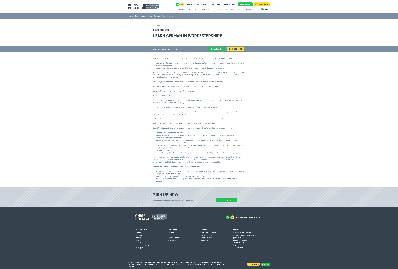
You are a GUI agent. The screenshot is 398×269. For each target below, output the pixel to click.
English (138, 242)
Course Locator (141, 16)
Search (266, 9)
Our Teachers (238, 247)
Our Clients (172, 240)
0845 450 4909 (256, 217)
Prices (170, 235)
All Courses (141, 229)
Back (158, 25)
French (138, 232)
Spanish (138, 235)
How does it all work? (242, 232)
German (138, 240)
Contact (204, 229)
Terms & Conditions (208, 232)
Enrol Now (227, 200)
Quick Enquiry (217, 49)
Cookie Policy (206, 237)
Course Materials (240, 240)
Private (171, 232)
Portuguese (139, 247)
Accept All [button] (265, 264)
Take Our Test (238, 242)
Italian (138, 237)
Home (130, 16)
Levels (235, 245)
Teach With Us (206, 240)
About (236, 229)
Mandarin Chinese (142, 245)
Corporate (173, 229)
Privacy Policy (206, 235)
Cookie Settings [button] (253, 264)
